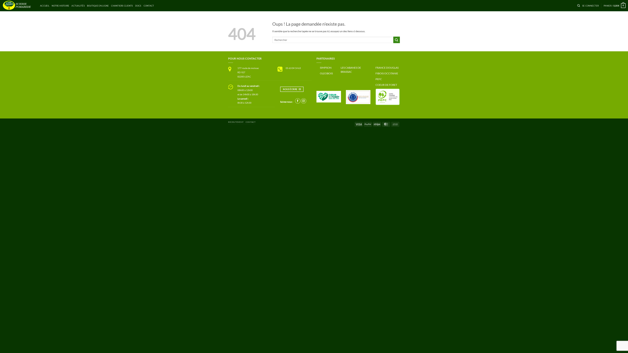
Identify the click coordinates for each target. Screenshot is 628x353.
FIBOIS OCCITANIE (386, 73)
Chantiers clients (122, 5)
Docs (138, 5)
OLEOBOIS (326, 73)
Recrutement (236, 122)
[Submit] (396, 40)
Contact (149, 5)
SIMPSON (325, 67)
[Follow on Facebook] (297, 101)
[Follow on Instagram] (303, 101)
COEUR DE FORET (386, 84)
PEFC (378, 79)
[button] (578, 5)
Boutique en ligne (98, 5)
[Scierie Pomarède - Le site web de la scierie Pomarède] (18, 5)
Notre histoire (60, 5)
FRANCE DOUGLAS (387, 67)
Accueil (44, 5)
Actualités (78, 5)
